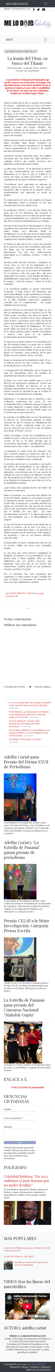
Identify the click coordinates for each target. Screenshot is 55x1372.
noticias (43, 68)
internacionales (14, 68)
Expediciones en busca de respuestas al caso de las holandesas (30, 1263)
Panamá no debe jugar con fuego (26, 739)
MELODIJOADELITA (17, 3)
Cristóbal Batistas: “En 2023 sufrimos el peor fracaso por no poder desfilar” (26, 1180)
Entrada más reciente (15, 686)
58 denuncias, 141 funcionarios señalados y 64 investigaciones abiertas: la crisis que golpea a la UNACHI (29, 714)
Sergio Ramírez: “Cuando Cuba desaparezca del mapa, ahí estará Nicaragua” (24, 723)
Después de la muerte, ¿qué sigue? (19, 1256)
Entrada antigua (42, 686)
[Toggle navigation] (45, 3)
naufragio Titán (30, 68)
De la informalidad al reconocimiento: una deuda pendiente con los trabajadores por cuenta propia (29, 733)
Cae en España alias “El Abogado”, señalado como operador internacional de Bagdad (30, 704)
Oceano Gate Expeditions (27, 70)
